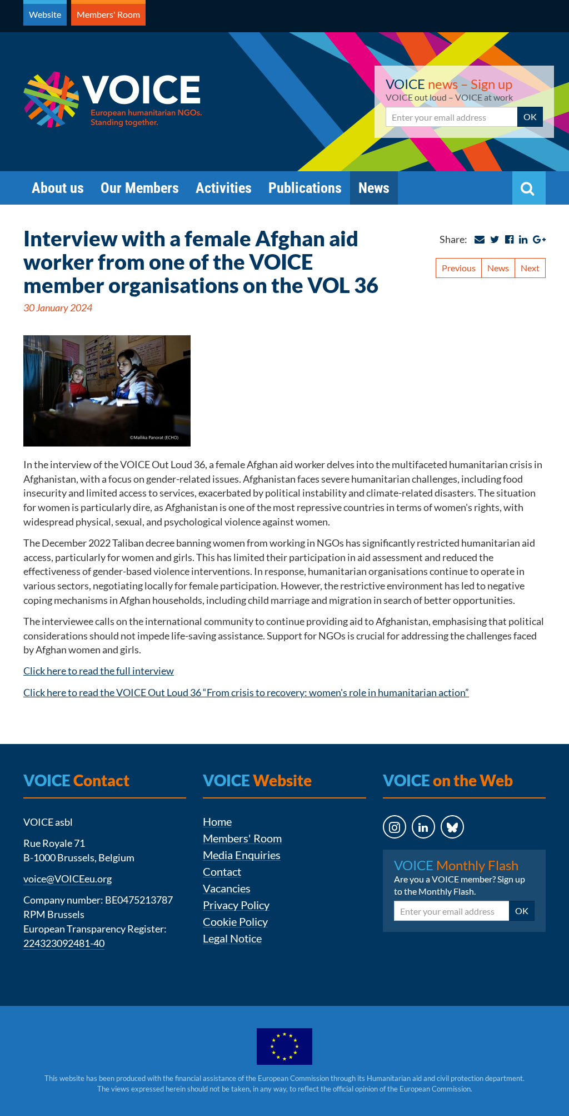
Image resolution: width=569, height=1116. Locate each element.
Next (530, 267)
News (374, 188)
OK (530, 116)
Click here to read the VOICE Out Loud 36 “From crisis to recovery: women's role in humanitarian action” (246, 692)
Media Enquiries (242, 855)
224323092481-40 (63, 943)
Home (217, 821)
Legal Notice (232, 938)
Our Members (140, 188)
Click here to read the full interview (98, 670)
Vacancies (227, 888)
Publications (305, 188)
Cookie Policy (235, 921)
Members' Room (108, 14)
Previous (459, 267)
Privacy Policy (236, 905)
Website (45, 14)
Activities (224, 188)
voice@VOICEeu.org (67, 878)
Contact (222, 871)
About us (58, 188)
